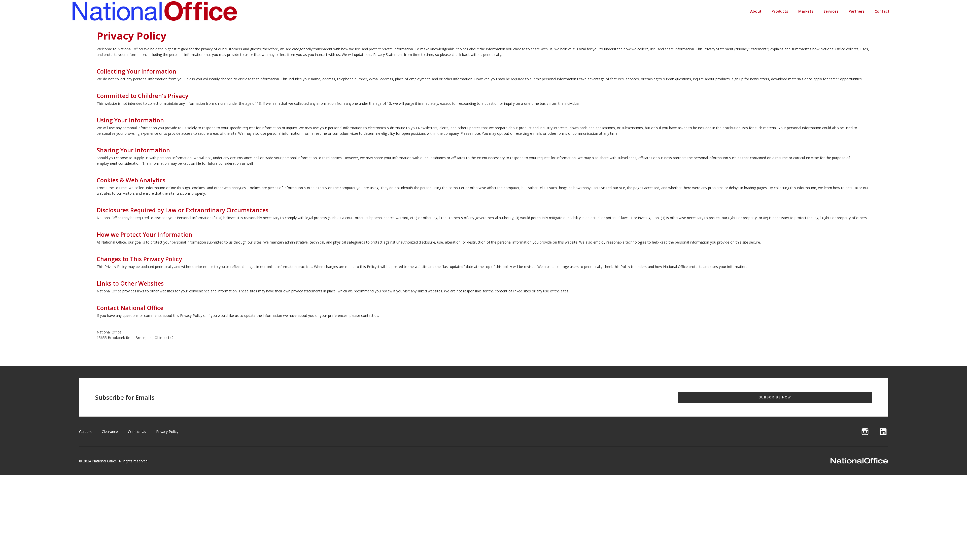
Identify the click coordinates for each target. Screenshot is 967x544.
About (756, 11)
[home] (155, 11)
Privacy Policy (167, 431)
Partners (857, 11)
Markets (805, 11)
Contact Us (137, 431)
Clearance (110, 431)
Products (780, 11)
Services (831, 11)
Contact (882, 11)
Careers (85, 431)
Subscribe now (775, 397)
